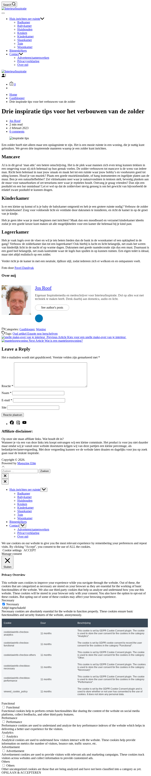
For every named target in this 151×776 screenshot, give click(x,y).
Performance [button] (9, 718)
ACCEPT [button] (30, 550)
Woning (41, 329)
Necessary (12, 604)
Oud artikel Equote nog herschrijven (35, 333)
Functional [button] (8, 703)
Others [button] (6, 761)
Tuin (20, 43)
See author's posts (52, 307)
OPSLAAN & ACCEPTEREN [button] (21, 772)
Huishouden (24, 29)
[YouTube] (24, 423)
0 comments (16, 131)
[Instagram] (18, 423)
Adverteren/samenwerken (33, 57)
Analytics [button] (7, 732)
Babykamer (24, 25)
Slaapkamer (24, 40)
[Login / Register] (4, 76)
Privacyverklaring (28, 61)
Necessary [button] (8, 600)
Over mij (22, 64)
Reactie (7, 386)
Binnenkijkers (18, 50)
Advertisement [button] (11, 747)
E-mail (7, 400)
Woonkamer (24, 47)
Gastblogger (26, 329)
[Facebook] (11, 423)
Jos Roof (14, 121)
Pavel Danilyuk (24, 267)
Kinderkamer (25, 36)
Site (4, 407)
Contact (14, 54)
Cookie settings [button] (12, 550)
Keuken (22, 33)
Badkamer (23, 22)
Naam (6, 393)
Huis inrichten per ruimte (24, 18)
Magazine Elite (26, 463)
